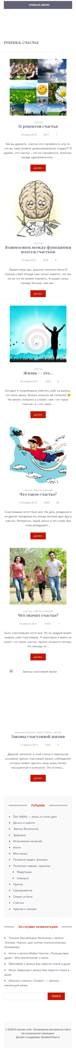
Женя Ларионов (19, 970)
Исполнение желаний (27, 841)
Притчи (18, 884)
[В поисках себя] (38, 16)
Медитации (24, 872)
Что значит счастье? (38, 615)
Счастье (38, 122)
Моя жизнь (20, 853)
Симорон (23, 878)
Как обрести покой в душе (53, 964)
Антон (12, 953)
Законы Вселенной (25, 732)
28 (57, 502)
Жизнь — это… (38, 373)
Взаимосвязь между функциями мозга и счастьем (38, 249)
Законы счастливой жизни (38, 736)
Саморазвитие (22, 890)
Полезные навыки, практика (31, 866)
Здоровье (19, 835)
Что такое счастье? (38, 494)
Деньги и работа (24, 823)
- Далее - (38, 168)
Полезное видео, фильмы (30, 859)
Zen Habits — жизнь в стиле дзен (35, 816)
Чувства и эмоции (43, 490)
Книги (17, 847)
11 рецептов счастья (38, 126)
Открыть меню (38, 5)
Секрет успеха (43, 732)
